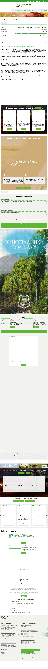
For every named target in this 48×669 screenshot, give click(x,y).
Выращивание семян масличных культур (27, 644)
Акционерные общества (5, 629)
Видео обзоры (21, 472)
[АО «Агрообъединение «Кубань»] (38, 115)
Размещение (3, 653)
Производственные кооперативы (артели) (8, 633)
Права (2, 654)
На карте (13, 101)
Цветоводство (23, 637)
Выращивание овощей (24, 214)
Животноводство (24, 626)
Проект (40, 10)
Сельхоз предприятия (17, 10)
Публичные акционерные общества (7, 636)
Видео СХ (34, 10)
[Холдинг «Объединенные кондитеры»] (9, 115)
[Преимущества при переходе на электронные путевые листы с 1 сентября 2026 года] (15, 539)
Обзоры (27, 472)
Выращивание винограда (25, 643)
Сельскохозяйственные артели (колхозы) (8, 640)
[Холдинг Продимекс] (23, 115)
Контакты (2, 652)
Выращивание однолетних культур (24, 210)
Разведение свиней (24, 633)
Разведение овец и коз (25, 634)
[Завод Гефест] (23, 347)
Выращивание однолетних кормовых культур (28, 630)
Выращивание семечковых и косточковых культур (29, 642)
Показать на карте (44, 29)
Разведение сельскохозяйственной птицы (28, 640)
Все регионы (44, 1)
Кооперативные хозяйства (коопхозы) (7, 635)
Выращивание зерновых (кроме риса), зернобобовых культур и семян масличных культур (31, 33)
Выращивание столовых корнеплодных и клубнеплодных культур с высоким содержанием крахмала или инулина (24, 219)
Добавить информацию (16, 1)
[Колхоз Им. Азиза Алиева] (38, 480)
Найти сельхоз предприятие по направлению (30, 649)
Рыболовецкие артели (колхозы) (6, 630)
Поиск (45, 10)
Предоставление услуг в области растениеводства (24, 212)
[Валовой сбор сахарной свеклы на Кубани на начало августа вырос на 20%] (28, 323)
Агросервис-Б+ (15, 601)
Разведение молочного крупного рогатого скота (24, 203)
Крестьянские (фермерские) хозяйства (7, 645)
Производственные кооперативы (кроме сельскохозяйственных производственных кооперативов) (8, 638)
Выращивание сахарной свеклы (26, 627)
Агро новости (27, 10)
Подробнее (9, 129)
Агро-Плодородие (16, 610)
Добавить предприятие (23, 226)
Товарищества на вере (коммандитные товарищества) (10, 634)
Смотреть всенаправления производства (24, 224)
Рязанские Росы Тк (16, 606)
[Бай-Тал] (10, 480)
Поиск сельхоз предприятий (28, 101)
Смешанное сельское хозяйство (24, 208)
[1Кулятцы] (24, 480)
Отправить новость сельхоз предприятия (23, 331)
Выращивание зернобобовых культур (27, 641)
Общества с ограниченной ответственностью (8, 646)
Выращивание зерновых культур (24, 199)
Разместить (9, 1)
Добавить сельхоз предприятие (33, 1)
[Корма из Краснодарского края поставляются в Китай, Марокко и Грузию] (15, 549)
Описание (4, 23)
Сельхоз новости (3, 1)
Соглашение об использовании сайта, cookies (28, 653)
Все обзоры (19, 187)
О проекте (19, 101)
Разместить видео (27, 187)
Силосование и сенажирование (23, 453)
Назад (4, 192)
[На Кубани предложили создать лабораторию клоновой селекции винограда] (5, 323)
